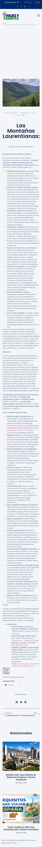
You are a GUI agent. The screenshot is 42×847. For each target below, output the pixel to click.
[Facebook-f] (17, 6)
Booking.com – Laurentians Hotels (25, 640)
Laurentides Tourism (15, 430)
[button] (16, 702)
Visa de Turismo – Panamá (31, 2)
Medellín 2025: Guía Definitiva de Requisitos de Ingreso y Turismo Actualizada (21, 777)
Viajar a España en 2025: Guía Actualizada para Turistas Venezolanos (21, 828)
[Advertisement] (21, 49)
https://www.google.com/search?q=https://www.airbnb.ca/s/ (25, 665)
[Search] (39, 23)
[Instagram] (21, 6)
